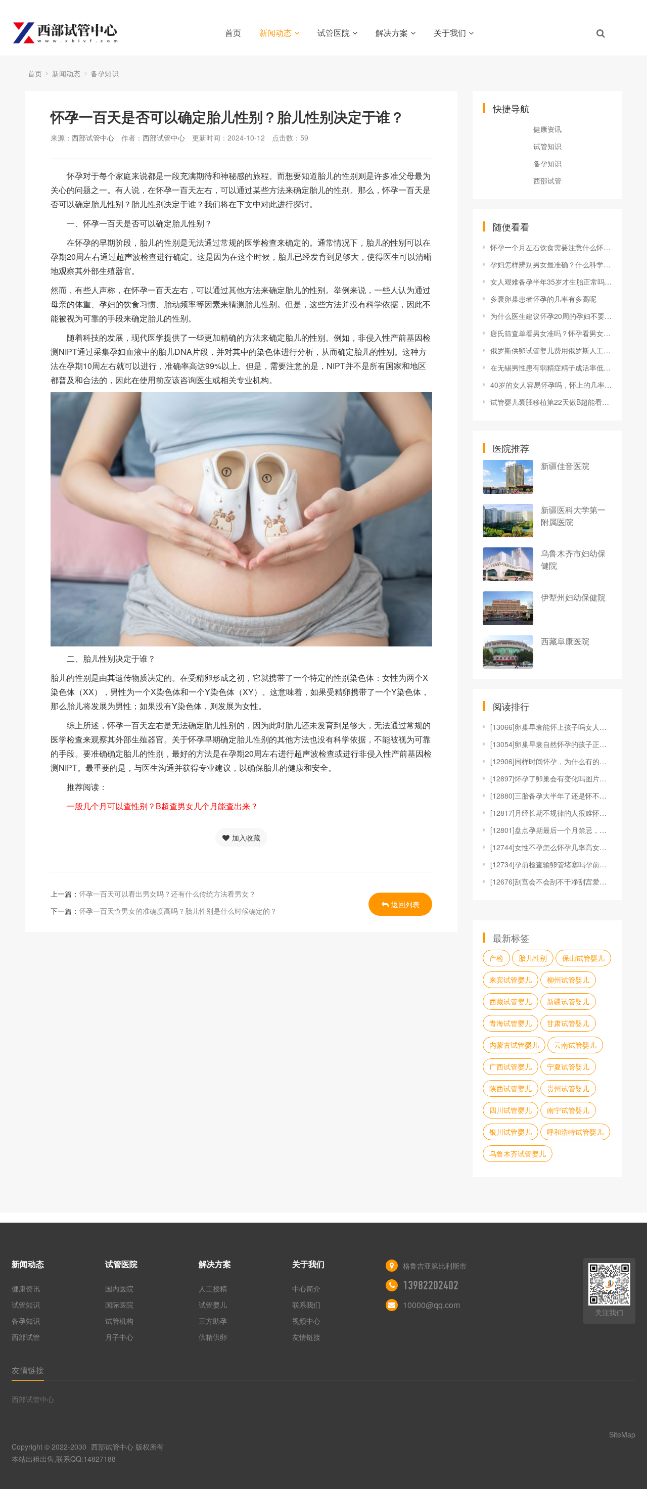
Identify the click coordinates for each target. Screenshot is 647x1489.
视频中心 (306, 1321)
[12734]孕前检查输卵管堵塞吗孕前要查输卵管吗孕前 (551, 864)
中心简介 (306, 1288)
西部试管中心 (93, 137)
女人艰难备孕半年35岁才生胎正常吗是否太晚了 (551, 281)
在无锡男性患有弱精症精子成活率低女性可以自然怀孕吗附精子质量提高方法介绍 (551, 367)
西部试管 (547, 180)
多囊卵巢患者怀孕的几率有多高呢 (543, 299)
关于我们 (450, 32)
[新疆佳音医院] (508, 477)
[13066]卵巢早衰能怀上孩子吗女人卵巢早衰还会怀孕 (551, 727)
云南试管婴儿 (575, 1045)
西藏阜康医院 (565, 641)
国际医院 (119, 1304)
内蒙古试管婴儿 (514, 1045)
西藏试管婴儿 (510, 1001)
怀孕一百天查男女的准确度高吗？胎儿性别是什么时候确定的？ (178, 911)
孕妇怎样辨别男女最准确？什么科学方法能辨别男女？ (551, 264)
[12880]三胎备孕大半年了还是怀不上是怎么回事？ (551, 795)
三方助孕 (213, 1321)
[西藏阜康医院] (508, 652)
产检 (496, 958)
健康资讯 (547, 129)
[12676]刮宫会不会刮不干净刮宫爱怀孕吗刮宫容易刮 (551, 881)
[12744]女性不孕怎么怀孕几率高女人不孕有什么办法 (551, 847)
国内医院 (119, 1288)
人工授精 (213, 1288)
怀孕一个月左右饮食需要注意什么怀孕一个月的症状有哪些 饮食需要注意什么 (551, 247)
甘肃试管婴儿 (568, 1023)
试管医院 (333, 32)
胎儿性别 (533, 958)
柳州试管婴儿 (568, 979)
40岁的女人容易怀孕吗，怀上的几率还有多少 (551, 385)
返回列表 (405, 904)
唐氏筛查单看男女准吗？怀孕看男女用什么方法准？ (551, 333)
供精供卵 (213, 1337)
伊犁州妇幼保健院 (573, 597)
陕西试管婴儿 (510, 1088)
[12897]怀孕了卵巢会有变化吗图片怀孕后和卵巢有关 (551, 778)
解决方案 (392, 32)
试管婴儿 (213, 1304)
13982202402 (430, 1285)
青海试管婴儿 (510, 1023)
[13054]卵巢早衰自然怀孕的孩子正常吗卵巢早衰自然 (551, 744)
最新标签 (511, 937)
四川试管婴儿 (510, 1110)
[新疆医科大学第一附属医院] (508, 521)
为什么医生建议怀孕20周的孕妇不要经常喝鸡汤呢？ (551, 316)
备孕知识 (104, 73)
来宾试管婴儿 (510, 979)
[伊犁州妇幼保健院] (508, 608)
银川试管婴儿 (510, 1132)
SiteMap (622, 1434)
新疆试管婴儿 (568, 1001)
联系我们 (306, 1304)
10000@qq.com (431, 1305)
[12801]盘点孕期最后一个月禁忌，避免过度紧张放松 (551, 830)
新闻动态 (275, 32)
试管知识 (547, 146)
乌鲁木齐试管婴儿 (517, 1153)
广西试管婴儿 (510, 1066)
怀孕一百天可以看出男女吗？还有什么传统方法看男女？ (167, 894)
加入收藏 (246, 837)
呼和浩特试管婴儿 (575, 1132)
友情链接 (306, 1337)
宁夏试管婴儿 (568, 1066)
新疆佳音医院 (565, 466)
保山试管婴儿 (583, 958)
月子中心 (119, 1337)
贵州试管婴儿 (568, 1088)
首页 (233, 32)
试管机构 (119, 1321)
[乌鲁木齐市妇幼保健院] (508, 564)
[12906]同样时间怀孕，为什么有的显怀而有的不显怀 (551, 761)
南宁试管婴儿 (568, 1110)
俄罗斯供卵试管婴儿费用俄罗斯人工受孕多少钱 (551, 350)
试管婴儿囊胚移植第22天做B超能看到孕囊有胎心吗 (551, 402)
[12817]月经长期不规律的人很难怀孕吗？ (551, 813)
